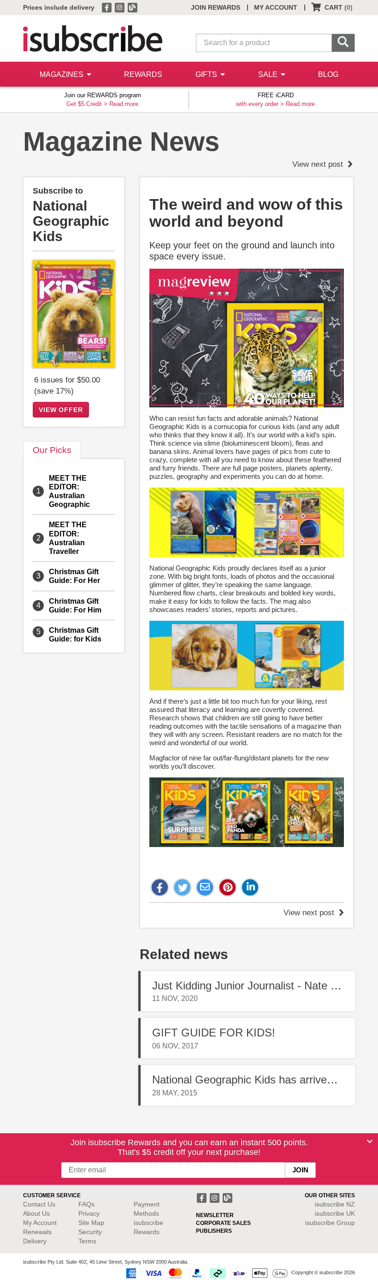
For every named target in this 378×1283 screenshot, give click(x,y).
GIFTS (207, 74)
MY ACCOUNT (275, 7)
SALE (268, 74)
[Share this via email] (205, 887)
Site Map (91, 1222)
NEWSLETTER (215, 1215)
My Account (40, 1222)
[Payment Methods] (205, 1273)
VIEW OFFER (61, 409)
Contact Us (39, 1204)
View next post (318, 164)
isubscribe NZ (335, 1204)
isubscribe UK (335, 1213)
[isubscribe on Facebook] (107, 7)
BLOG (328, 74)
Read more (123, 103)
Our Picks (52, 450)
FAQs (86, 1204)
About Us (36, 1213)
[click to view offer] (74, 314)
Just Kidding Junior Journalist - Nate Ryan (254, 985)
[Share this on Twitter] (182, 887)
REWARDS (143, 74)
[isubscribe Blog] (132, 7)
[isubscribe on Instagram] (120, 7)
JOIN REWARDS (215, 7)
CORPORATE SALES (223, 1223)
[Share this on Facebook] (160, 887)
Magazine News (121, 141)
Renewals (37, 1232)
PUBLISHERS (214, 1231)
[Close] (369, 1141)
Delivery (35, 1241)
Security (90, 1232)
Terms (87, 1241)
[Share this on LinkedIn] (250, 887)
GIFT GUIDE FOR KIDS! (213, 1032)
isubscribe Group (330, 1222)
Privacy (89, 1213)
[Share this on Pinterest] (227, 887)
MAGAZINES (62, 74)
